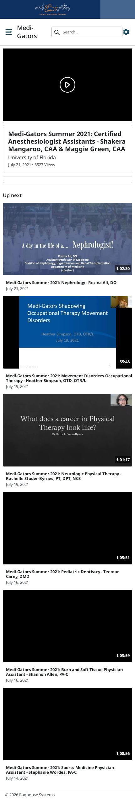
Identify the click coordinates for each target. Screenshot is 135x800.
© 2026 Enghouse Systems (30, 794)
